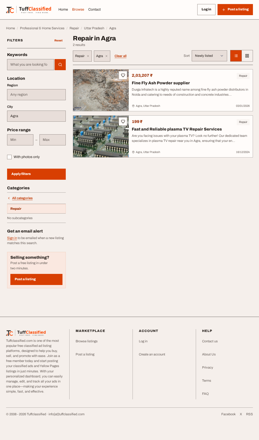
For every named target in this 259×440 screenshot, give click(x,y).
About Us (209, 354)
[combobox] (30, 64)
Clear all (120, 56)
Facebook (228, 414)
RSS (249, 414)
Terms (206, 380)
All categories (22, 198)
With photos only (27, 157)
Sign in (12, 238)
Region (12, 85)
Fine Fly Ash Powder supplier (161, 83)
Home (63, 9)
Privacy (207, 367)
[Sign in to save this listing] (123, 75)
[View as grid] (247, 55)
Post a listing (25, 279)
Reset (58, 40)
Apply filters (21, 174)
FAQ (205, 394)
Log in (206, 9)
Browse (78, 9)
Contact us (210, 341)
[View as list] (236, 55)
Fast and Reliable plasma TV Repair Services (177, 129)
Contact (94, 9)
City (10, 107)
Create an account (152, 354)
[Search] (60, 64)
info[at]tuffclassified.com (66, 414)
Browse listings (87, 341)
